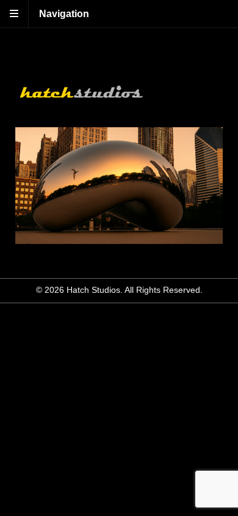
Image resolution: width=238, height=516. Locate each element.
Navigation (64, 14)
